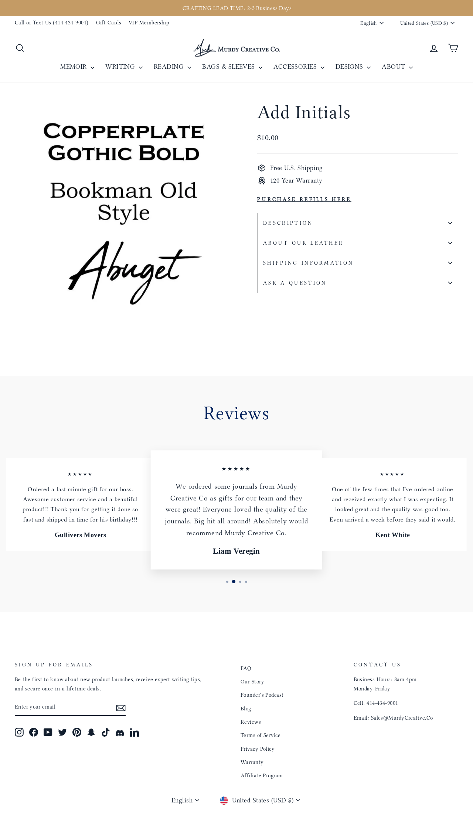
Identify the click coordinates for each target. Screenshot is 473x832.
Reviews (251, 722)
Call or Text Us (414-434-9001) (52, 22)
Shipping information (308, 263)
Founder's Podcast (262, 695)
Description (288, 223)
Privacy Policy (258, 749)
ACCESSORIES (296, 66)
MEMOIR (74, 66)
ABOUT (394, 66)
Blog (246, 708)
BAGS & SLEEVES (229, 66)
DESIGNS (350, 66)
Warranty (252, 762)
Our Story (252, 681)
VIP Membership (149, 22)
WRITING (121, 66)
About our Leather (303, 243)
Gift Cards (109, 22)
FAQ (246, 668)
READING (170, 66)
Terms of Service (260, 735)
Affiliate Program (262, 775)
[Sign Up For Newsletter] (121, 707)
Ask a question (295, 283)
